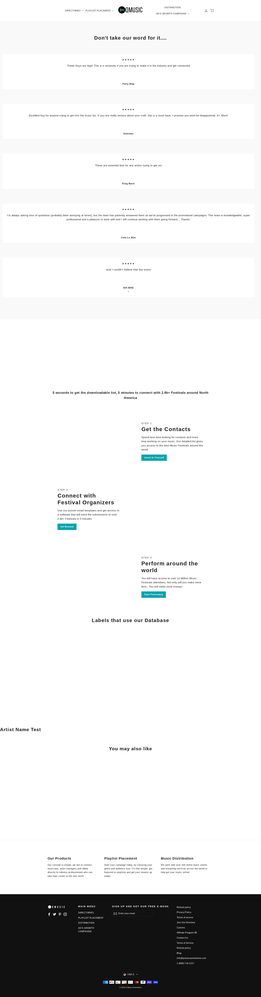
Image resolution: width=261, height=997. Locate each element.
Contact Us (182, 938)
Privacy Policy (184, 912)
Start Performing (153, 594)
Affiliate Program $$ (187, 932)
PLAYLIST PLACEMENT (98, 10)
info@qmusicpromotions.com (191, 958)
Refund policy (184, 907)
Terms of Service (185, 943)
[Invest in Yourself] (94, 441)
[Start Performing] (94, 577)
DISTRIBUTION (172, 7)
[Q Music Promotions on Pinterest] (59, 914)
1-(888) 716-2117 (185, 963)
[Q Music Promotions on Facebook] (49, 914)
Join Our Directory (186, 922)
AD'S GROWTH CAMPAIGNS (171, 13)
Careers (181, 927)
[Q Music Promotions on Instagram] (65, 914)
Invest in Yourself (154, 457)
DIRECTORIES (73, 10)
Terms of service (185, 917)
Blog (179, 953)
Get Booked (67, 526)
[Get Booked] (167, 509)
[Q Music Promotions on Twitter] (54, 914)
